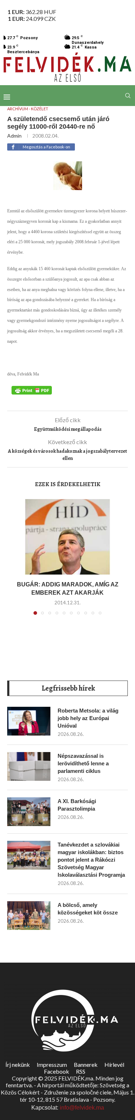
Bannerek (86, 1064)
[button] (17, 561)
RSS (80, 1071)
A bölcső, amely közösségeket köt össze (88, 909)
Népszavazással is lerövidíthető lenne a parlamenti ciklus (83, 763)
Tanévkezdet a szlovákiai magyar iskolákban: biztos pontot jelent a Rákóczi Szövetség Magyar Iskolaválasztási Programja (91, 860)
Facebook (56, 1071)
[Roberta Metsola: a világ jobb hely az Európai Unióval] (28, 721)
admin (14, 136)
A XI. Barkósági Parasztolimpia (77, 805)
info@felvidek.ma (82, 1108)
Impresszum (52, 1064)
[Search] (127, 95)
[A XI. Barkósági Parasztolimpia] (28, 811)
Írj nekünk (17, 1064)
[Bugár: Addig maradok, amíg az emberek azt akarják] (67, 537)
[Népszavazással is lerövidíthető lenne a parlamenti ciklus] (28, 766)
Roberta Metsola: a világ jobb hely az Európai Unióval (88, 718)
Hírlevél (114, 1064)
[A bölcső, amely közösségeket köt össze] (28, 915)
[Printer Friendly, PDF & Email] (32, 390)
